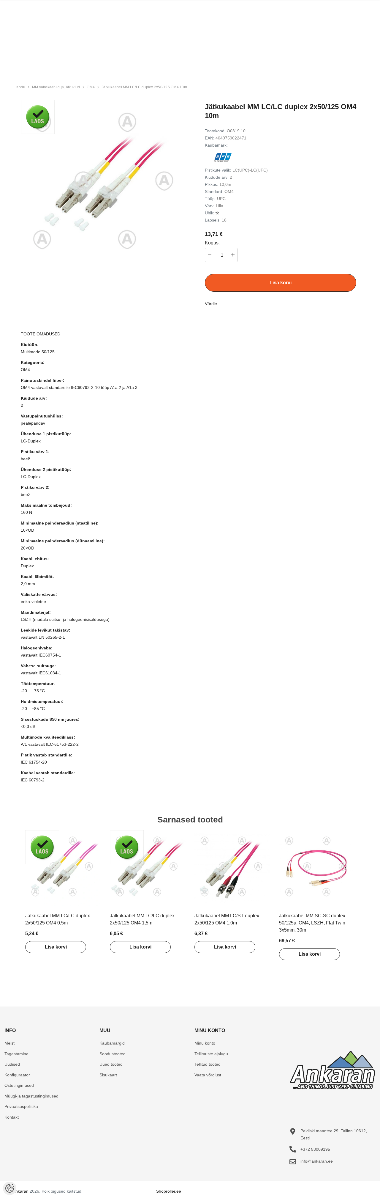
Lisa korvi (56, 946)
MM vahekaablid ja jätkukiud (56, 87)
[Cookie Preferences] (9, 1188)
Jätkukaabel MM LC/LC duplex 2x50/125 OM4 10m (144, 87)
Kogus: (212, 242)
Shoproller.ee (168, 1191)
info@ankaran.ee (316, 1161)
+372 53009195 (315, 1149)
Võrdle (211, 303)
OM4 (91, 87)
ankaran (20, 1191)
